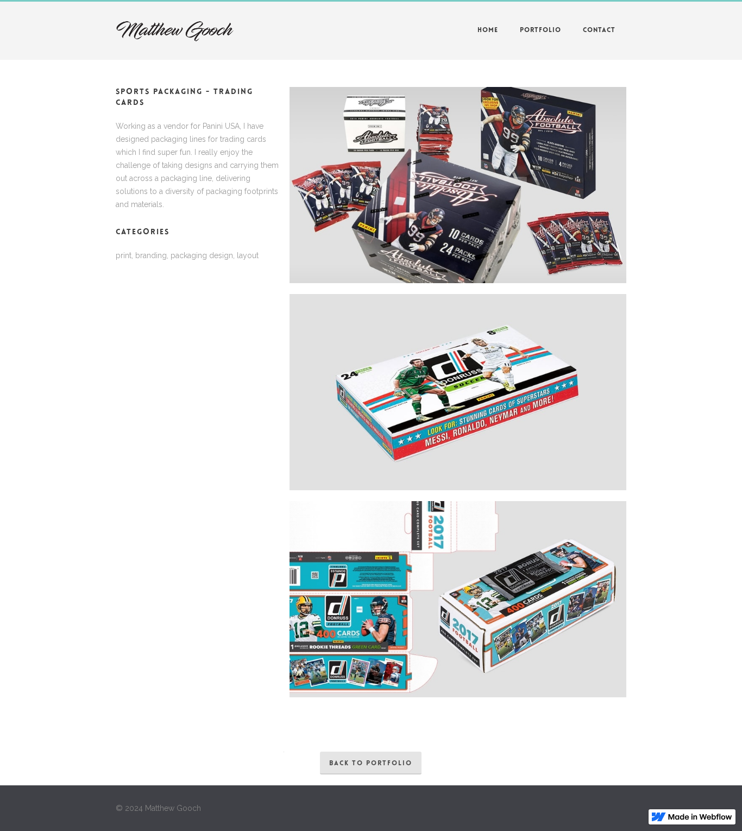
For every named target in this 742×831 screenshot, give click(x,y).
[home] (175, 31)
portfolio (540, 30)
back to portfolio (370, 763)
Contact (599, 30)
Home (487, 30)
